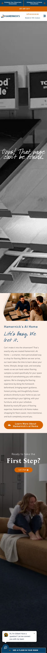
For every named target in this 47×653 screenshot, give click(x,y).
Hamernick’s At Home (21, 327)
